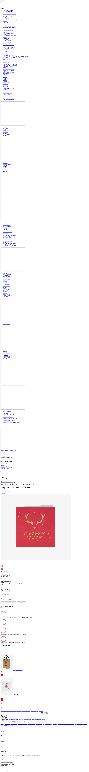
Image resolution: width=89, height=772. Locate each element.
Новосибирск (14, 724)
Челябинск (84, 724)
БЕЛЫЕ (5, 227)
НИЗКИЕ (5, 229)
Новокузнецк (8, 724)
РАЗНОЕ (5, 423)
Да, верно (3, 467)
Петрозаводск (34, 724)
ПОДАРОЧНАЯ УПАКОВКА (10, 418)
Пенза (26, 724)
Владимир (16, 722)
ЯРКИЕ (5, 127)
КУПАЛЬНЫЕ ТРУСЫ (8, 99)
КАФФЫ (5, 352)
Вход (4, 475)
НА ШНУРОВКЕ (7, 244)
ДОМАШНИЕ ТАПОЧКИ (9, 413)
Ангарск (2, 722)
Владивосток (11, 722)
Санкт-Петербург (48, 724)
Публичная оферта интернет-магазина (37, 719)
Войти (3, 454)
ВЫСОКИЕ (5, 230)
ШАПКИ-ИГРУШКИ (8, 417)
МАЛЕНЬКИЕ (6, 279)
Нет (1, 731)
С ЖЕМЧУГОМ (6, 356)
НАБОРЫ (5, 358)
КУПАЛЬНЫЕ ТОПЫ (8, 98)
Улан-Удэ (73, 724)
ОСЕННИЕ (5, 132)
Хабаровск (79, 724)
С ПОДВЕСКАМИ (7, 353)
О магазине (3, 711)
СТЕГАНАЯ (6, 289)
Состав (10, 602)
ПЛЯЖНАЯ (6, 296)
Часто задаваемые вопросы (32, 711)
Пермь (29, 724)
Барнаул (6, 722)
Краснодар (55, 722)
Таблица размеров (22, 711)
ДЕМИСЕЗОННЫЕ (7, 241)
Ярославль (11, 725)
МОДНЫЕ (5, 128)
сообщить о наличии (5, 594)
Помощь (14, 450)
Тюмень (69, 724)
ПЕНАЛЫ (5, 421)
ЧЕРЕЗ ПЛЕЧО (6, 286)
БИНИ (4, 129)
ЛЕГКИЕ (5, 167)
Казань (40, 722)
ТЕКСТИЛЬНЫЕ (7, 226)
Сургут (58, 724)
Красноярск (60, 722)
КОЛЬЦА (5, 351)
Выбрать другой (8, 467)
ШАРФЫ (5, 169)
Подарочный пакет (17, 670)
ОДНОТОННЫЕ (7, 164)
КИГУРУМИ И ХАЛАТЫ (9, 414)
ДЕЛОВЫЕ (5, 278)
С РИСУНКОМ (6, 134)
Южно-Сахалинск (5, 725)
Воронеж (26, 722)
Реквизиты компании (26, 719)
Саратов (54, 724)
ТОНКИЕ (5, 133)
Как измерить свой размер (6, 705)
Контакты (19, 468)
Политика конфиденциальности (15, 719)
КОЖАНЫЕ (6, 273)
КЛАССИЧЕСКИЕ (7, 232)
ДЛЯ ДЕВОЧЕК (6, 276)
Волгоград (21, 722)
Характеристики (4, 602)
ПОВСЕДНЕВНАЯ (7, 295)
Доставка (6, 450)
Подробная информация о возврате (8, 709)
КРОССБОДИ (6, 284)
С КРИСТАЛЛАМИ (7, 357)
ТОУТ (4, 287)
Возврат (10, 450)
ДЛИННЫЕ (5, 355)
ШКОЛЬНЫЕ (6, 275)
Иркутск (37, 722)
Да (3, 731)
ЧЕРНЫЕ (5, 228)
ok (1, 735)
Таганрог (62, 724)
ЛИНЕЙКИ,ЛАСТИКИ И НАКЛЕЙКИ (12, 422)
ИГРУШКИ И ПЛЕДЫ (8, 415)
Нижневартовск (77, 722)
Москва (2, 450)
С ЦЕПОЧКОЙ (6, 294)
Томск (65, 724)
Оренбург (22, 724)
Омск (19, 724)
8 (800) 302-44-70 (4, 468)
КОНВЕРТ (5, 288)
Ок (1, 748)
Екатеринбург (31, 722)
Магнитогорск (67, 722)
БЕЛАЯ (5, 291)
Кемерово (51, 722)
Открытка (15, 694)
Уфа (76, 724)
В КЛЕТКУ (5, 165)
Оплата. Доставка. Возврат (12, 711)
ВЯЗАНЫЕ (5, 135)
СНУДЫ (5, 171)
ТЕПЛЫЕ (5, 163)
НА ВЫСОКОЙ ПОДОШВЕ (9, 245)
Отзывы (14, 602)
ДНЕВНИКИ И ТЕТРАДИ (9, 420)
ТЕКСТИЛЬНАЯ (7, 290)
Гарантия (24, 602)
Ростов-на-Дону (40, 724)
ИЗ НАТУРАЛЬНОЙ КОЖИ (9, 223)
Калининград (45, 722)
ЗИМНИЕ (5, 130)
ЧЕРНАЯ (5, 293)
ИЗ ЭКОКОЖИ (6, 225)
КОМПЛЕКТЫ (6, 324)
